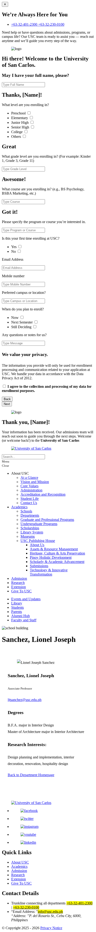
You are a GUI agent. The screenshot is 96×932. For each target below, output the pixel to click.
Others (16, 137)
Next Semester (22, 322)
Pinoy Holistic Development (51, 557)
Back (7, 399)
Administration (31, 490)
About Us (37, 545)
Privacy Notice (51, 928)
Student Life (30, 499)
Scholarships (30, 528)
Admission (19, 578)
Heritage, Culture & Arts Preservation (57, 553)
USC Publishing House (38, 541)
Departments (30, 515)
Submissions (39, 566)
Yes (14, 247)
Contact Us (29, 503)
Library (16, 603)
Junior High (20, 123)
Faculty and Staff (23, 620)
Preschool (19, 113)
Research (18, 583)
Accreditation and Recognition (43, 494)
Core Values (29, 486)
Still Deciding (21, 327)
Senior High (20, 127)
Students (17, 607)
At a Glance (29, 478)
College (17, 132)
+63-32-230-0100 (51, 24)
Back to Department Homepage (31, 775)
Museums (28, 536)
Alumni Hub (20, 616)
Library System (32, 532)
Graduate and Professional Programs (47, 520)
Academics (19, 507)
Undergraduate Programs (39, 524)
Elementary (20, 118)
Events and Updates (26, 599)
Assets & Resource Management (54, 549)
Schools (26, 511)
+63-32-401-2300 (24, 24)
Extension (18, 587)
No (14, 251)
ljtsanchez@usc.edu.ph (24, 700)
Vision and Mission (35, 482)
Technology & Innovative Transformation (49, 572)
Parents (16, 612)
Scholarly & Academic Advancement (57, 562)
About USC (20, 862)
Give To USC (21, 591)
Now (15, 318)
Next (7, 404)
